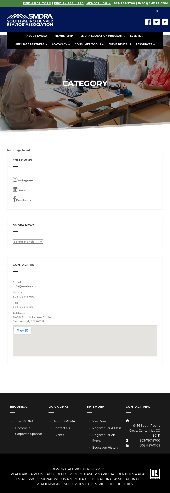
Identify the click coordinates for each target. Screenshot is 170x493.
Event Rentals (119, 44)
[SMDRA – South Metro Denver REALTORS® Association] (30, 16)
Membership (64, 35)
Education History (105, 447)
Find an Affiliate (69, 3)
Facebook (23, 200)
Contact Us (62, 428)
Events (135, 35)
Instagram (25, 180)
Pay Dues (99, 421)
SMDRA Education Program (101, 35)
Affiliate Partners (30, 44)
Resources (144, 44)
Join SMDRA (24, 421)
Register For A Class (106, 428)
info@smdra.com (153, 3)
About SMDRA (37, 35)
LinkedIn (23, 190)
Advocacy (60, 44)
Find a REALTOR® (37, 3)
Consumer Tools (88, 44)
